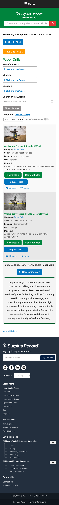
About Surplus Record (11, 388)
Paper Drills (19, 149)
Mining (12, 449)
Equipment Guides (10, 403)
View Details (12, 175)
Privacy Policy (19, 502)
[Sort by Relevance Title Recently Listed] (13, 119)
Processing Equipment (18, 451)
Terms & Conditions (37, 502)
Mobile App (7, 406)
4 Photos (12, 256)
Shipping (6, 414)
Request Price (16, 181)
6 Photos (12, 188)
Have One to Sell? (14, 51)
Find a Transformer (17, 466)
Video (26, 188)
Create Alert (14, 42)
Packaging (14, 454)
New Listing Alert (31, 272)
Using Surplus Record (11, 399)
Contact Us (7, 392)
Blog (4, 410)
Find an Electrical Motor (19, 468)
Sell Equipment (8, 424)
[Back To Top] (51, 497)
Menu (29, 4)
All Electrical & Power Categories (16, 461)
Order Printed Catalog (11, 395)
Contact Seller (32, 175)
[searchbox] (26, 70)
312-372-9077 (11, 485)
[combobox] (20, 69)
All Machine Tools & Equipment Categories (19, 441)
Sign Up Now (48, 357)
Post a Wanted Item (17, 471)
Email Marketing (9, 431)
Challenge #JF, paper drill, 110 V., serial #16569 (26, 214)
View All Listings (22, 114)
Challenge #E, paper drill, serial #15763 (22, 146)
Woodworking (15, 457)
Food (11, 445)
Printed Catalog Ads (10, 427)
